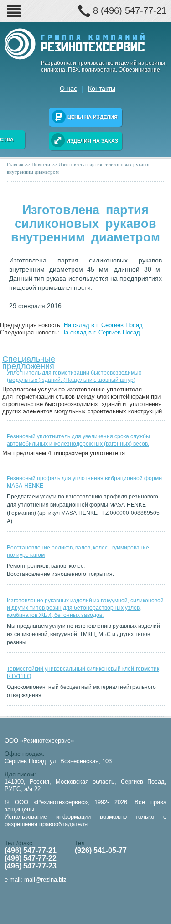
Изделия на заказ (92, 141)
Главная (15, 164)
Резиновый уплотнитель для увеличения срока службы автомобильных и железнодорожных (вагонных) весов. (78, 440)
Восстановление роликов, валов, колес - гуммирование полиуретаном (78, 551)
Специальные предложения (28, 360)
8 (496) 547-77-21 (129, 10)
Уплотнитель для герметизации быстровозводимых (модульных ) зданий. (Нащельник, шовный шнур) (74, 376)
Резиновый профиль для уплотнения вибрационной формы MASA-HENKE (85, 482)
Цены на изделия (92, 117)
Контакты (101, 88)
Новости (40, 164)
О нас (68, 88)
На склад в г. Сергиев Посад (103, 325)
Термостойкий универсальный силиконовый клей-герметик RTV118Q (83, 672)
